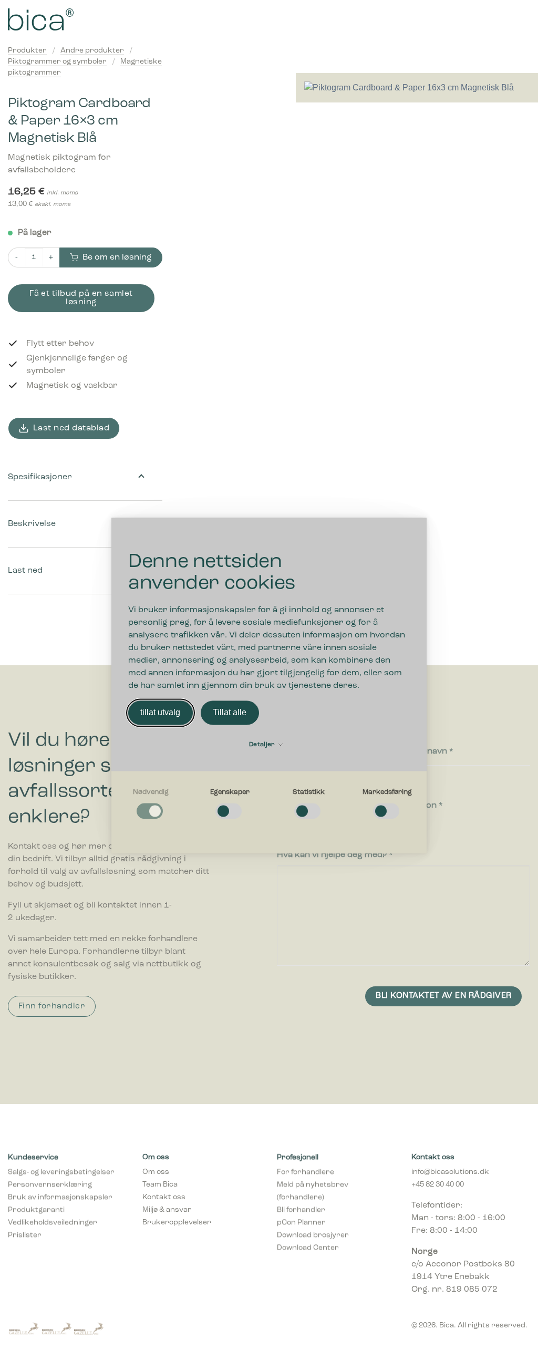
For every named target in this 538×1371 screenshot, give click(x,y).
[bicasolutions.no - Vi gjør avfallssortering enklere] (87, 19)
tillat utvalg (160, 712)
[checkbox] (150, 804)
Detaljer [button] (263, 744)
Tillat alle (229, 712)
